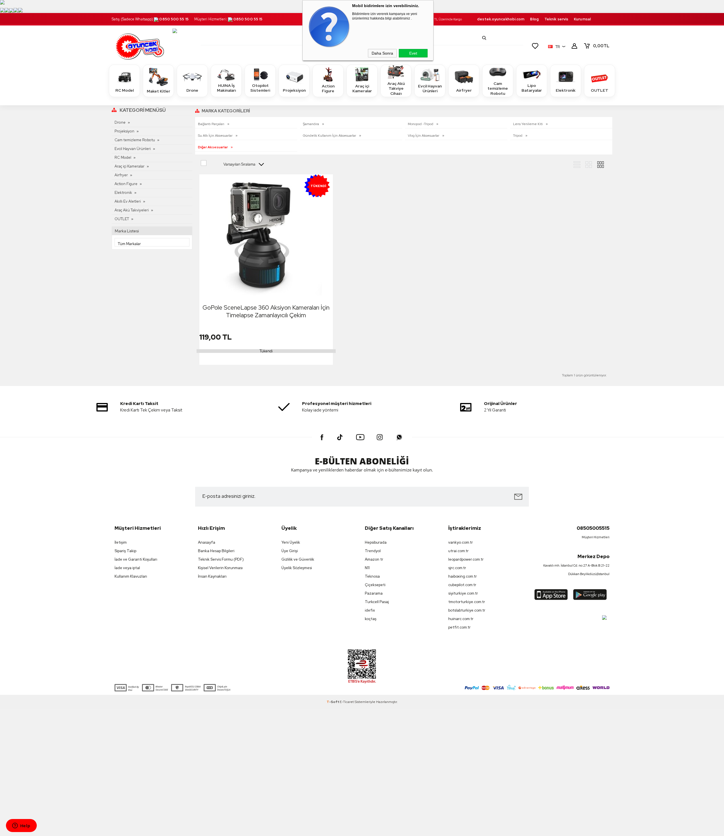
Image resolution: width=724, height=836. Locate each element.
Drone (192, 90)
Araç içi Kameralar (362, 88)
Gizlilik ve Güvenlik (297, 559)
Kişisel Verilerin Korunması (220, 567)
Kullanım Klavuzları (131, 576)
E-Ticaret (347, 702)
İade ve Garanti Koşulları (136, 559)
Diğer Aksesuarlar (213, 147)
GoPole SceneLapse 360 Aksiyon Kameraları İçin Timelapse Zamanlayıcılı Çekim (265, 311)
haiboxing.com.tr (462, 576)
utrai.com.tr (458, 550)
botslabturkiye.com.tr (466, 610)
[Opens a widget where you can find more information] (21, 826)
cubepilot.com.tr (462, 584)
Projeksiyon (294, 90)
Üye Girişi (289, 550)
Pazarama (374, 593)
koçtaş (370, 618)
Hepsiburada (376, 542)
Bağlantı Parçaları (211, 124)
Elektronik (566, 90)
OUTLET (599, 90)
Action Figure (328, 88)
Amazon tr (374, 559)
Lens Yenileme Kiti (528, 124)
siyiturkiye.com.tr (463, 593)
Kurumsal (582, 19)
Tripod (518, 135)
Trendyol (373, 550)
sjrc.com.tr (457, 567)
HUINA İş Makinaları (226, 88)
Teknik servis (556, 19)
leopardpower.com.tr (466, 559)
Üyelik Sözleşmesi (296, 567)
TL (601, 46)
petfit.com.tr (459, 627)
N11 (367, 567)
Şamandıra (311, 124)
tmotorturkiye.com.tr (466, 601)
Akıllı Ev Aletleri (128, 201)
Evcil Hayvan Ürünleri (430, 88)
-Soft (333, 702)
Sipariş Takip (125, 550)
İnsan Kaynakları (212, 576)
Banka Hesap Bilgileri (216, 550)
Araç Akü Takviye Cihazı (396, 88)
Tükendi (266, 351)
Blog (534, 19)
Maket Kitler (158, 91)
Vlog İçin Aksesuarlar (424, 135)
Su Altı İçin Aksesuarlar (215, 135)
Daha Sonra (382, 53)
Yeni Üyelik (290, 542)
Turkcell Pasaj (377, 601)
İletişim (121, 542)
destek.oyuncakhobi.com (500, 19)
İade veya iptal (127, 567)
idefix (370, 610)
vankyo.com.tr (460, 542)
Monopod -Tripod (421, 124)
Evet (413, 53)
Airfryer (464, 90)
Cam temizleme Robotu (498, 88)
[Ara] (484, 38)
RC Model (124, 90)
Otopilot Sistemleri (260, 88)
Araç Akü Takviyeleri (132, 210)
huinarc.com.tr (460, 618)
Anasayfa (206, 542)
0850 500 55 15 (173, 19)
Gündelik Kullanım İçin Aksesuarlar (330, 135)
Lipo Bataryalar (532, 88)
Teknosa (372, 576)
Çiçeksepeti (375, 584)
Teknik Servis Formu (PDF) (221, 559)
